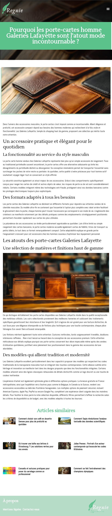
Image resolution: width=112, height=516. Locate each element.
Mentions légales (12, 509)
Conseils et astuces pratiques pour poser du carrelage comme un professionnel (34, 471)
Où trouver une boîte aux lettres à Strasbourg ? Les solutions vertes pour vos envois (36, 446)
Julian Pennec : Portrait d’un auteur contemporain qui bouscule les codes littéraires (90, 446)
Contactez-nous (31, 509)
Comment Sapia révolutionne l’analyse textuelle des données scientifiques (90, 420)
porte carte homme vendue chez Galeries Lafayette (28, 161)
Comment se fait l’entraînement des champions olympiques (89, 470)
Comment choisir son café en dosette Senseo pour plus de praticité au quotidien (35, 421)
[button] (108, 9)
